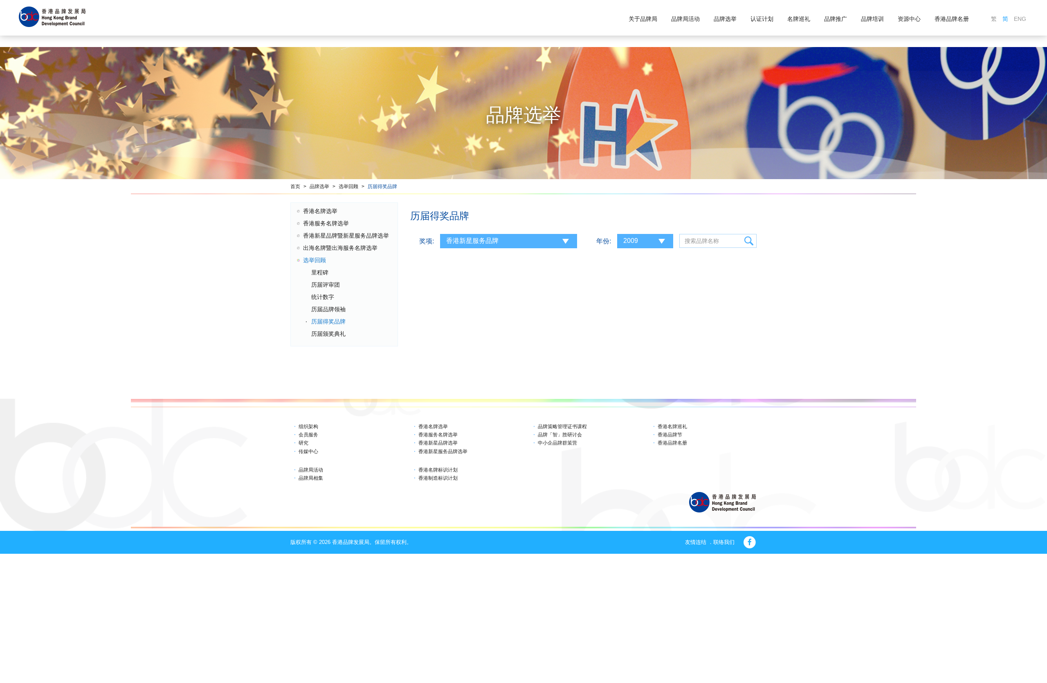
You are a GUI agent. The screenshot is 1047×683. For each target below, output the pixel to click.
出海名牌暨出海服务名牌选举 (340, 248)
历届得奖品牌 (382, 186)
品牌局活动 (685, 19)
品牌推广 (835, 19)
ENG (1020, 19)
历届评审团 (325, 284)
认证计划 (761, 19)
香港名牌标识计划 (438, 470)
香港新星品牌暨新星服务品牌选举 (346, 235)
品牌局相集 (311, 478)
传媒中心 (308, 451)
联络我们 (724, 542)
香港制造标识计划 (438, 478)
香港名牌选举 (320, 211)
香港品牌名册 (952, 19)
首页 (295, 186)
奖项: (426, 241)
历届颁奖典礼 (328, 333)
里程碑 (319, 272)
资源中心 (909, 19)
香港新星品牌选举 (438, 443)
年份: (603, 241)
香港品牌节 (670, 435)
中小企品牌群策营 (557, 443)
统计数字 (322, 297)
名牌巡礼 (798, 19)
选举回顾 (348, 186)
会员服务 (308, 435)
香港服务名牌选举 (326, 223)
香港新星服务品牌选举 (442, 451)
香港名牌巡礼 (672, 426)
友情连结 (695, 542)
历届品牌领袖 (328, 309)
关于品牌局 (643, 19)
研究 (303, 443)
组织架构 (308, 426)
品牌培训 (872, 19)
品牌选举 (725, 19)
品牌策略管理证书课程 (562, 426)
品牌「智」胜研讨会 (560, 435)
